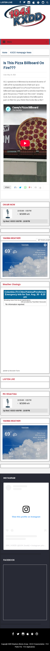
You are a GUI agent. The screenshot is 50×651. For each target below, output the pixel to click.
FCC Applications (29, 647)
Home (4, 52)
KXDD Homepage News (20, 52)
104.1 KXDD (11, 545)
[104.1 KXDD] (25, 16)
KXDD (23, 213)
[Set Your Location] (45, 245)
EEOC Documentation (36, 644)
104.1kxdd (24, 545)
